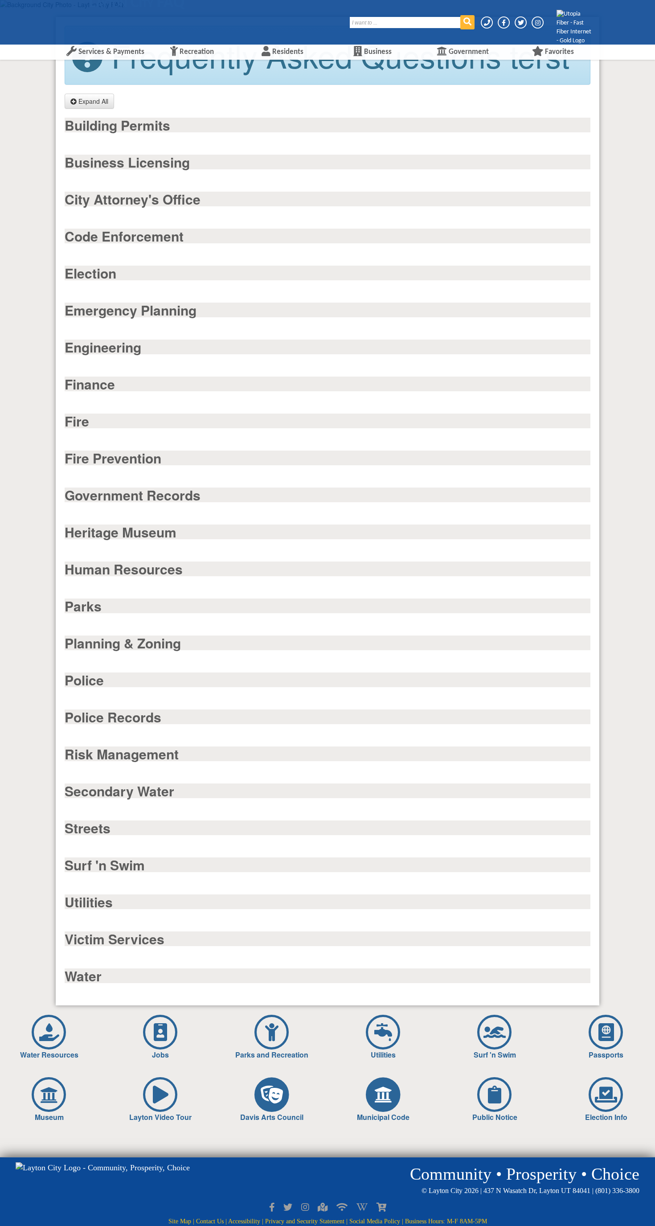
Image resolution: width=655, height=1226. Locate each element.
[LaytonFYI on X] (287, 1207)
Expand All (92, 101)
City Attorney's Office (133, 199)
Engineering (103, 347)
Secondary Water (119, 790)
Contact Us (210, 1221)
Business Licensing (127, 162)
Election (90, 273)
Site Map (179, 1221)
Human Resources (124, 569)
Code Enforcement (124, 236)
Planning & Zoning (123, 643)
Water (83, 975)
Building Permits (117, 125)
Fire (77, 421)
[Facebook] (504, 22)
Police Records (113, 716)
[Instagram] (537, 22)
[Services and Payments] (381, 1207)
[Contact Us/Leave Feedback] (487, 22)
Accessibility (244, 1221)
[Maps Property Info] (323, 1207)
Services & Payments (110, 52)
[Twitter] (521, 22)
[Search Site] (467, 22)
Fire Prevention (113, 458)
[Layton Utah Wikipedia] (362, 1207)
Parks (83, 606)
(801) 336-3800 (617, 1190)
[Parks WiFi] (342, 1207)
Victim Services (114, 938)
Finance (90, 384)
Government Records (133, 495)
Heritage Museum (120, 532)
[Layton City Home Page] (89, 19)
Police (84, 679)
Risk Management (122, 753)
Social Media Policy (374, 1221)
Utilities (89, 901)
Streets (88, 827)
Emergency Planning (130, 310)
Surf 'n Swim (105, 864)
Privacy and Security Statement (304, 1221)
